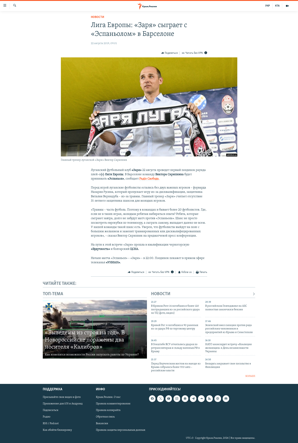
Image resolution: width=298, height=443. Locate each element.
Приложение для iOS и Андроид (63, 404)
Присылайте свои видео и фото (62, 397)
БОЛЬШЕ (250, 376)
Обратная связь (105, 417)
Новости (97, 17)
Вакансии (102, 423)
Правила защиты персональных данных (120, 430)
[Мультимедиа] (287, 5)
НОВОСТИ (160, 294)
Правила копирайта (108, 410)
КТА (277, 5)
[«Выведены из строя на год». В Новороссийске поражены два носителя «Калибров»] (95, 329)
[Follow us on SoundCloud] (201, 398)
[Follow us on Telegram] (193, 398)
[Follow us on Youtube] (168, 398)
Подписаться (50, 410)
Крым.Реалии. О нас (108, 397)
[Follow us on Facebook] (152, 398)
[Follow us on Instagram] (176, 398)
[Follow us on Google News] (185, 398)
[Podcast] (217, 398)
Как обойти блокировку (57, 430)
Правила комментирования (113, 404)
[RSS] (209, 398)
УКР (267, 5)
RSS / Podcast (51, 423)
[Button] (169, 53)
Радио (46, 417)
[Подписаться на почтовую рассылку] (226, 398)
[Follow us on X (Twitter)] (160, 398)
